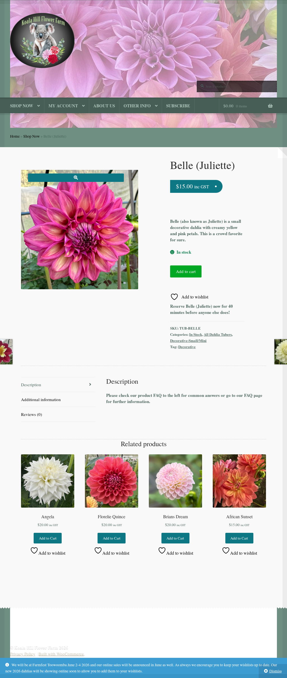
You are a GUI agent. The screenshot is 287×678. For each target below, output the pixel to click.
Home (15, 136)
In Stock (195, 334)
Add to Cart (48, 538)
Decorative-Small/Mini (188, 340)
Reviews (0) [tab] (31, 414)
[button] (76, 177)
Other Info (137, 106)
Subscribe (178, 106)
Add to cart (186, 271)
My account (63, 106)
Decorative (187, 346)
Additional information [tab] (41, 399)
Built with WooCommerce (61, 653)
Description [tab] (31, 384)
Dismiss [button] (275, 671)
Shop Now (21, 106)
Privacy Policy (22, 653)
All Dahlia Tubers (218, 334)
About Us (104, 106)
